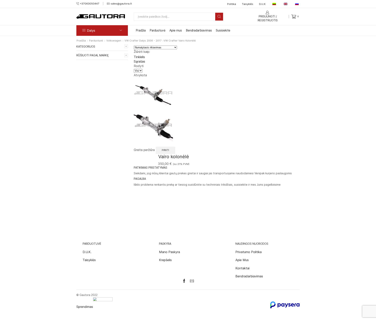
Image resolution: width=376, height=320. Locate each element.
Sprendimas (84, 307)
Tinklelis (139, 57)
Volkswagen (113, 40)
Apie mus (175, 30)
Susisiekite (223, 30)
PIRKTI (165, 150)
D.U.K (262, 3)
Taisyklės (247, 3)
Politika (231, 3)
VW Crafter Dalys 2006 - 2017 (143, 40)
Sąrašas (139, 61)
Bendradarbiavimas (199, 30)
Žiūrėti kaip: (142, 52)
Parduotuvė (157, 30)
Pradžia (141, 30)
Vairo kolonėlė (173, 156)
